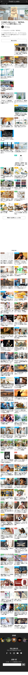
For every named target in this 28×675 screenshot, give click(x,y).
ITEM (2, 69)
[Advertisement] (14, 235)
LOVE (2, 279)
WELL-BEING (17, 253)
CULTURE (2, 93)
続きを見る (14, 40)
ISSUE (2, 80)
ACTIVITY (16, 44)
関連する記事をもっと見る (14, 217)
